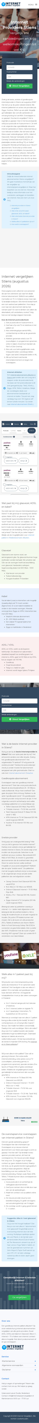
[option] (10, 955)
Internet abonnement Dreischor (21, 773)
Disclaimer (6, 1370)
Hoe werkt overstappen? (20, 224)
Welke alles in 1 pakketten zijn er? (22, 221)
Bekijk (22, 461)
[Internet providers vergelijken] (11, 4)
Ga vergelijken (19, 1297)
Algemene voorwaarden (12, 1365)
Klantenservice (8, 1361)
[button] (1, 955)
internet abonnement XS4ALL (22, 404)
